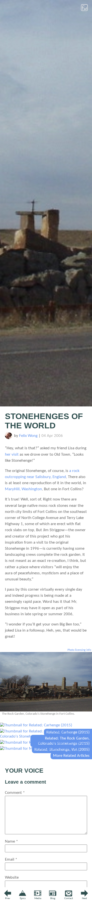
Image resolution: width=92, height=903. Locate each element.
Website (12, 877)
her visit (12, 454)
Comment (15, 793)
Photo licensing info (79, 650)
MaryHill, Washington (23, 489)
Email (11, 859)
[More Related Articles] (40, 749)
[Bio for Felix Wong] (8, 438)
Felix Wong (28, 436)
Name (11, 841)
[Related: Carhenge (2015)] (36, 725)
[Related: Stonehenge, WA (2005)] (42, 742)
